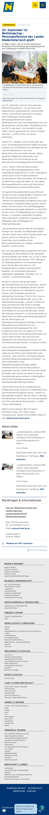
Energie (7, 710)
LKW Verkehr (8, 749)
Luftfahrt (7, 751)
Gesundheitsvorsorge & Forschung (16, 661)
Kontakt (31, 791)
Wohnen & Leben (10, 574)
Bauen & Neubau (10, 567)
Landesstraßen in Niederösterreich (16, 738)
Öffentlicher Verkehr (11, 755)
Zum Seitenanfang (38, 550)
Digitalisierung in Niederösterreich (16, 606)
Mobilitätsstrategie (10, 753)
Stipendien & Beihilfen (11, 595)
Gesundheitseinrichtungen (13, 659)
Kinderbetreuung (10, 635)
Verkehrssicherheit (10, 760)
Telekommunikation (10, 608)
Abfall (6, 708)
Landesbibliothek (10, 591)
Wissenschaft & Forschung (13, 597)
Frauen (6, 629)
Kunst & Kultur (9, 678)
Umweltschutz (9, 723)
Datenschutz (35, 788)
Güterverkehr (8, 745)
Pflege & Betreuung (10, 663)
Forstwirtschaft (9, 689)
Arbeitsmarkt (8, 768)
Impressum (19, 791)
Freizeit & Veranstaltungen (13, 616)
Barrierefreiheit (16, 788)
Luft (5, 714)
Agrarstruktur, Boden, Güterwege (15, 687)
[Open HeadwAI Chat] (42, 808)
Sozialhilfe (7, 668)
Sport (6, 618)
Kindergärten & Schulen (12, 587)
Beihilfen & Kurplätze (11, 670)
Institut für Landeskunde (12, 593)
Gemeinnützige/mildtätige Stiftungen (16, 576)
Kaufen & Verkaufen (11, 570)
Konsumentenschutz (11, 638)
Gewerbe (7, 772)
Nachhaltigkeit (9, 717)
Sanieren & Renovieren (12, 572)
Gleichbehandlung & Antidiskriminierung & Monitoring (22, 631)
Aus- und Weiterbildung (12, 584)
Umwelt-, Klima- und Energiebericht (16, 706)
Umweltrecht (8, 721)
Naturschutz (8, 719)
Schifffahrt (8, 758)
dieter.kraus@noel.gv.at (18, 418)
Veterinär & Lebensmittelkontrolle (15, 697)
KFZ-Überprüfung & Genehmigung (16, 747)
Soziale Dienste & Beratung (13, 666)
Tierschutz (8, 646)
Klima (6, 712)
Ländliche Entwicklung (12, 695)
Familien (7, 627)
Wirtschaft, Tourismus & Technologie (16, 779)
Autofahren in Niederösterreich (14, 740)
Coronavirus (8, 655)
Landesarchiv (8, 589)
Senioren (7, 644)
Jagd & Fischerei (10, 691)
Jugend (7, 633)
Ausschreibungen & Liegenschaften (16, 770)
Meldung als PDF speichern (19, 543)
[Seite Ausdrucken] (4, 811)
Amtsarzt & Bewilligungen (13, 657)
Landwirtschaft (9, 693)
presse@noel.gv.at (21, 528)
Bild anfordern (8, 101)
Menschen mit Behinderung (13, 640)
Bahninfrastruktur (10, 742)
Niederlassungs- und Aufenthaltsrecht (17, 642)
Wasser (6, 725)
